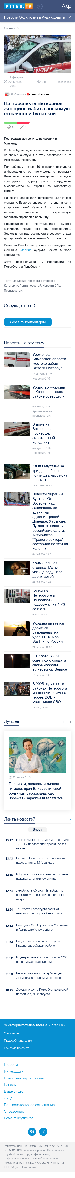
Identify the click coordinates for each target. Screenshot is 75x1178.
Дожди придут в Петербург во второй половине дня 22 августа (42, 983)
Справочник (14, 1112)
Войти (68, 6)
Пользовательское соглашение (29, 1105)
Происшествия (14, 290)
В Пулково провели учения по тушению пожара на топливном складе (42, 868)
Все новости (68, 811)
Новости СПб (51, 286)
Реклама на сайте (16, 1047)
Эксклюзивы (30, 17)
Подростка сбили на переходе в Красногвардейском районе (38, 935)
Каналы (10, 1085)
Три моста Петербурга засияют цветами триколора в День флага (39, 903)
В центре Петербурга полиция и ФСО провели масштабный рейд (41, 951)
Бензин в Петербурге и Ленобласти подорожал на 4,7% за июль (40, 852)
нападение (19, 281)
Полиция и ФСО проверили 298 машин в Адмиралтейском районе (42, 919)
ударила (25, 250)
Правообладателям (18, 1040)
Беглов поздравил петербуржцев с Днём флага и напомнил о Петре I (40, 967)
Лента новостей (30, 286)
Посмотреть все (21, 310)
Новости (11, 17)
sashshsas (64, 82)
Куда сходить (53, 17)
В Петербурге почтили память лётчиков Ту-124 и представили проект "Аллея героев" (43, 835)
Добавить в (30, 94)
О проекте (11, 1033)
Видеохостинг (15, 1072)
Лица (8, 1098)
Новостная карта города (24, 1078)
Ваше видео (13, 1092)
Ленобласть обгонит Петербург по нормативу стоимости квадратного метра (40, 886)
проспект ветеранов (41, 281)
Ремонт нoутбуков (18, 1118)
